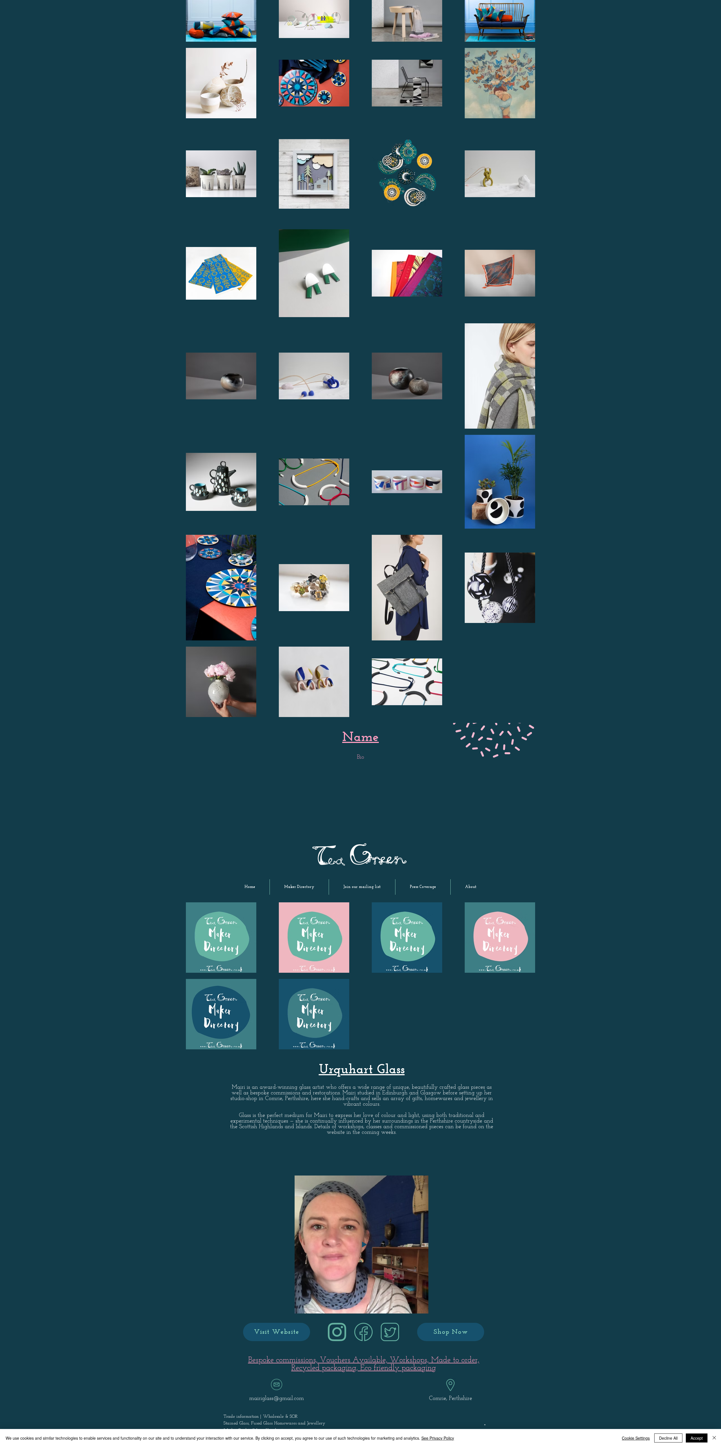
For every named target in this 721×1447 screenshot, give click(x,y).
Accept (697, 1438)
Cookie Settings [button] (636, 1438)
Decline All (668, 1438)
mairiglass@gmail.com (276, 1398)
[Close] (714, 1437)
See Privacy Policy (437, 1438)
